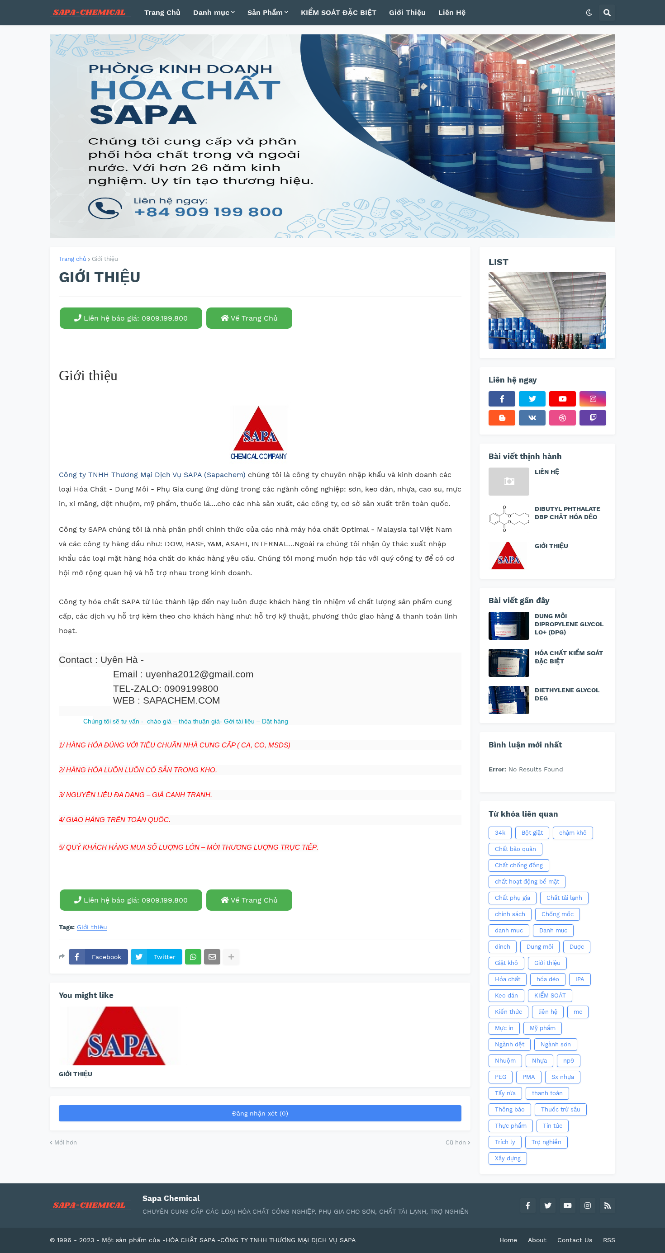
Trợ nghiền (546, 1142)
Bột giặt (532, 832)
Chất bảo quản (515, 849)
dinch (502, 946)
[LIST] (547, 310)
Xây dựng (508, 1158)
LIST (498, 261)
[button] (589, 13)
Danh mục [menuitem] (211, 12)
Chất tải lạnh (564, 897)
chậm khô (573, 832)
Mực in (504, 1028)
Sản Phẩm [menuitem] (265, 12)
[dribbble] (562, 418)
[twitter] (532, 399)
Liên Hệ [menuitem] (452, 12)
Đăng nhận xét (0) (260, 1113)
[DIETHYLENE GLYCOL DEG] (509, 700)
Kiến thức (508, 1011)
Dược (577, 946)
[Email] (212, 957)
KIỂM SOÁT (550, 995)
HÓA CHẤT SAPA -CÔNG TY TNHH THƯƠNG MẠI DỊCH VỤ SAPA (261, 1240)
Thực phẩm (511, 1125)
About (537, 1240)
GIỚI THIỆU (75, 1074)
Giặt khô (506, 963)
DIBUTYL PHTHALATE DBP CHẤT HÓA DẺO (567, 512)
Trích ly (505, 1142)
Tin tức (552, 1125)
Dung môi (540, 946)
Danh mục (553, 930)
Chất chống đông (519, 865)
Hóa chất (507, 979)
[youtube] (562, 399)
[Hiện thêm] (231, 957)
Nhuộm (505, 1060)
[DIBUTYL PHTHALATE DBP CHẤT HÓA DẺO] (509, 519)
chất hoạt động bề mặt (527, 881)
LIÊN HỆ (547, 471)
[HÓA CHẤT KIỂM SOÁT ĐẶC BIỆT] (509, 663)
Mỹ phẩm (543, 1028)
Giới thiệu (105, 259)
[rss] (607, 1205)
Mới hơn (65, 1142)
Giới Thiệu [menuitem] (407, 12)
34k (500, 832)
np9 (568, 1060)
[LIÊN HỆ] (509, 482)
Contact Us (574, 1240)
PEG (500, 1076)
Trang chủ (72, 259)
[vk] (532, 418)
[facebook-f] (502, 399)
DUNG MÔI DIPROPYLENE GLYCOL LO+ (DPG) (569, 624)
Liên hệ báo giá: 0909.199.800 (134, 318)
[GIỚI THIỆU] (123, 1036)
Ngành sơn (556, 1044)
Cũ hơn (456, 1142)
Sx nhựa (562, 1076)
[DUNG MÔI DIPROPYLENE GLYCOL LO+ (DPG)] (509, 626)
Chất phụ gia (512, 897)
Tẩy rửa (505, 1093)
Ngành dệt (509, 1044)
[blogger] (502, 418)
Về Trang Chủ (253, 318)
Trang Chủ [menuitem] (162, 12)
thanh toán (547, 1093)
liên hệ (547, 1011)
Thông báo (510, 1109)
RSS (609, 1240)
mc (578, 1011)
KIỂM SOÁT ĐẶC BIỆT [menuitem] (338, 12)
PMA (528, 1076)
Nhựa (539, 1060)
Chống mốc (558, 914)
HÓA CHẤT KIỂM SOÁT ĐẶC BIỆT (569, 657)
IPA (579, 979)
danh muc (509, 930)
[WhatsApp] (193, 957)
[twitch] (593, 418)
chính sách (510, 914)
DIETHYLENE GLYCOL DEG (567, 694)
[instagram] (593, 399)
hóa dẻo (548, 979)
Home (508, 1240)
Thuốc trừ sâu (560, 1109)
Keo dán (506, 995)
